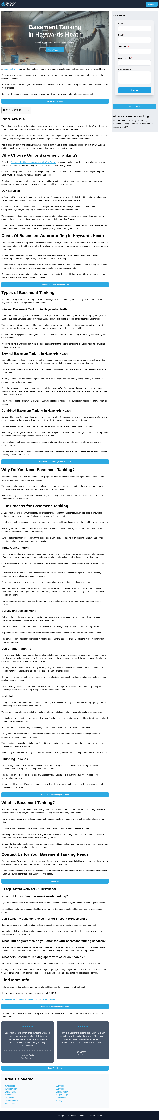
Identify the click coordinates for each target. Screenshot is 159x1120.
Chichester (61, 1098)
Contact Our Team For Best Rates (55, 285)
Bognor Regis (62, 1095)
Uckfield (30, 999)
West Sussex (10, 1104)
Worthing (60, 1086)
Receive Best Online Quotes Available (55, 462)
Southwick (9, 1098)
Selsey (59, 1101)
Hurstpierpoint (19, 999)
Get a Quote (53, 50)
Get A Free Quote (55, 1068)
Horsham (8, 1095)
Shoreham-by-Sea (12, 1101)
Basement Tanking (12, 69)
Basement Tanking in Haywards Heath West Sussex (33, 162)
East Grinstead (41, 999)
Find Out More (55, 881)
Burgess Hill (6, 999)
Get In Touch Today (55, 101)
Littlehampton (62, 1092)
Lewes (52, 999)
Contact (151, 4)
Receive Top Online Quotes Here (55, 795)
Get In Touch (134, 106)
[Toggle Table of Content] (25, 110)
